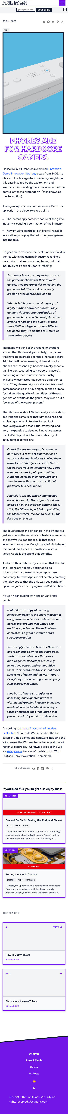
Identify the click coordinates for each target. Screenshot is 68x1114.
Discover (34, 1053)
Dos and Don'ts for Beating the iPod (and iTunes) (34, 820)
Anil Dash (15, 3)
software (30, 880)
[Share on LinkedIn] (53, 21)
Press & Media (34, 1060)
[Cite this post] (57, 21)
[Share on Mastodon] (48, 21)
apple (9, 826)
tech (6, 30)
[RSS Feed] (34, 1088)
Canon (34, 1067)
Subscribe (44, 10)
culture (10, 880)
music (26, 826)
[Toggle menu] (62, 3)
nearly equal (14, 751)
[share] (62, 21)
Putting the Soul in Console (21, 874)
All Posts (34, 1073)
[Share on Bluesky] (44, 21)
